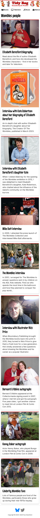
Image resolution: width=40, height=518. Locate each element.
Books (6, 10)
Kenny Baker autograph (14, 444)
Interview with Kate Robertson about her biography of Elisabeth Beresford (18, 115)
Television (17, 10)
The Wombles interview (13, 273)
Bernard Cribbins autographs (16, 389)
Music (28, 10)
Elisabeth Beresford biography (17, 52)
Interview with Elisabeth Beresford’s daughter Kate (15, 170)
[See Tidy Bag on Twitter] (22, 512)
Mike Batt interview (12, 229)
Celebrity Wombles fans (13, 491)
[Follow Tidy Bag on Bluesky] (17, 512)
